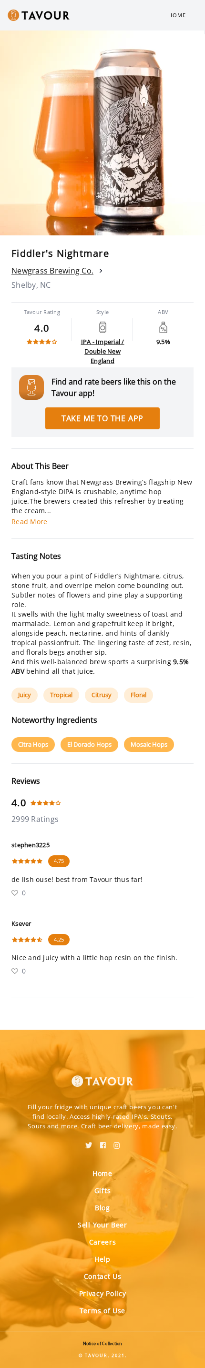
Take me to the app (103, 418)
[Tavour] (102, 1075)
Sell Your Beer (102, 1224)
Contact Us (103, 1276)
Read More (29, 521)
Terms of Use (102, 1310)
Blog (102, 1207)
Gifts (102, 1190)
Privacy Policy (102, 1293)
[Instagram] (117, 1142)
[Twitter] (89, 1142)
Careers (102, 1241)
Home (177, 15)
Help (102, 1259)
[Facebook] (103, 1142)
